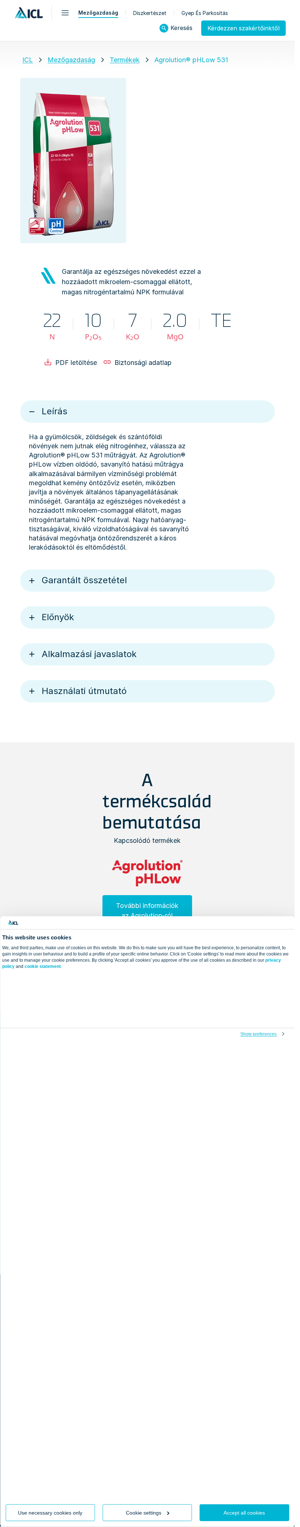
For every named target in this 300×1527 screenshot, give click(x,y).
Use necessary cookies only (50, 1513)
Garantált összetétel (84, 580)
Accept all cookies (244, 1513)
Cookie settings (143, 1513)
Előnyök (58, 617)
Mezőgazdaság (98, 13)
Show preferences (258, 1034)
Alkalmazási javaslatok (89, 654)
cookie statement (43, 966)
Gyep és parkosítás (204, 13)
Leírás (54, 411)
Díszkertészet (149, 13)
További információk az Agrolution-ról (147, 910)
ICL (27, 60)
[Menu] (65, 12)
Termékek (125, 60)
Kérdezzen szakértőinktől (243, 28)
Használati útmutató (84, 691)
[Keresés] (164, 28)
